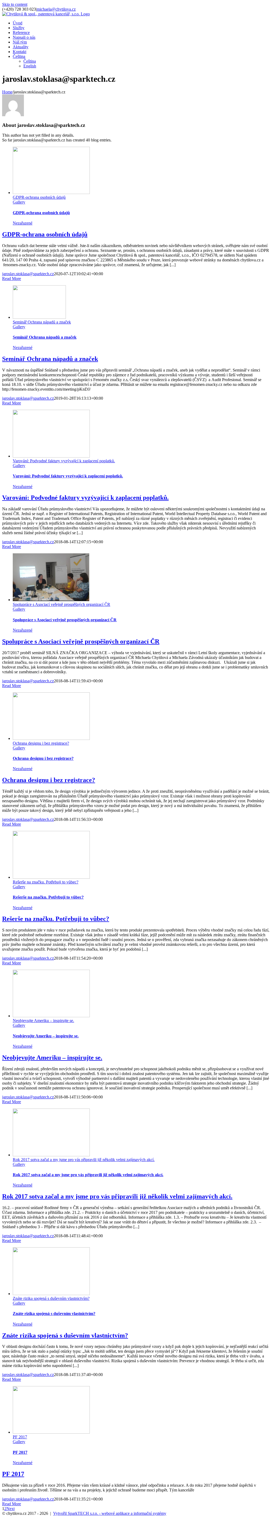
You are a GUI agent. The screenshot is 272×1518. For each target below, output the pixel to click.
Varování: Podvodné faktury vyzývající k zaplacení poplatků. (64, 461)
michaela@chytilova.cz (56, 9)
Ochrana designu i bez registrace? (41, 743)
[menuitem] (17, 23)
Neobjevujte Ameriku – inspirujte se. (43, 1020)
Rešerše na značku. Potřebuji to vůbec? (45, 882)
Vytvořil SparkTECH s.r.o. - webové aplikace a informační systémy (109, 1513)
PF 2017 (20, 1437)
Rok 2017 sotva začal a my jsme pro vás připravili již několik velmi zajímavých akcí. (84, 1159)
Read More (11, 278)
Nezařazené (22, 223)
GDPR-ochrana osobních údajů (39, 197)
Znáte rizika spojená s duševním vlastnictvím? (51, 1298)
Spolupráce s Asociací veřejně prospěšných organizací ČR (61, 604)
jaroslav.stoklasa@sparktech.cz (28, 273)
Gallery (19, 202)
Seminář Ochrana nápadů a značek (42, 322)
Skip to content (14, 4)
